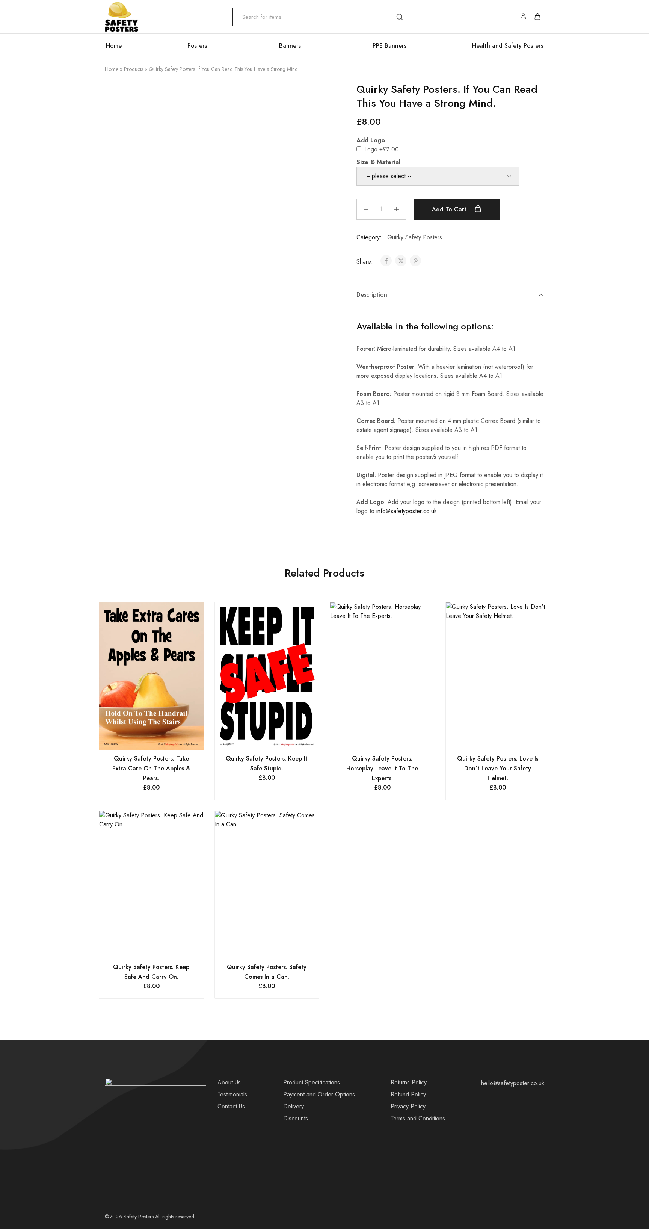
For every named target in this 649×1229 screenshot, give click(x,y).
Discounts (295, 1118)
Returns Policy (409, 1082)
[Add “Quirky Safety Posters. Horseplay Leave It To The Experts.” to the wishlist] (391, 738)
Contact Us (231, 1106)
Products (133, 69)
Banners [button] (290, 46)
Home (114, 46)
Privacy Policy (408, 1106)
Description (371, 294)
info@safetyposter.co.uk (406, 511)
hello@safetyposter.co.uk (512, 1083)
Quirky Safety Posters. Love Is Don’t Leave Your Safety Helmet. (497, 768)
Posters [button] (197, 46)
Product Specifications (311, 1082)
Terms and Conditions (418, 1118)
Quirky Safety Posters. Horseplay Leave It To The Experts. (382, 768)
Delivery (293, 1106)
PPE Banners (389, 46)
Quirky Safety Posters (414, 237)
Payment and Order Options (319, 1094)
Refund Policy (408, 1094)
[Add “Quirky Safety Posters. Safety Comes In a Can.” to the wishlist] (276, 947)
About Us (229, 1082)
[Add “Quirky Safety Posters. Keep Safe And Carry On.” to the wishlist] (160, 947)
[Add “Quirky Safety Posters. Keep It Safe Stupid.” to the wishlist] (276, 738)
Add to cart (450, 209)
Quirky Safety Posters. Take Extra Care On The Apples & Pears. (151, 768)
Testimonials (232, 1094)
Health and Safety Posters (507, 46)
